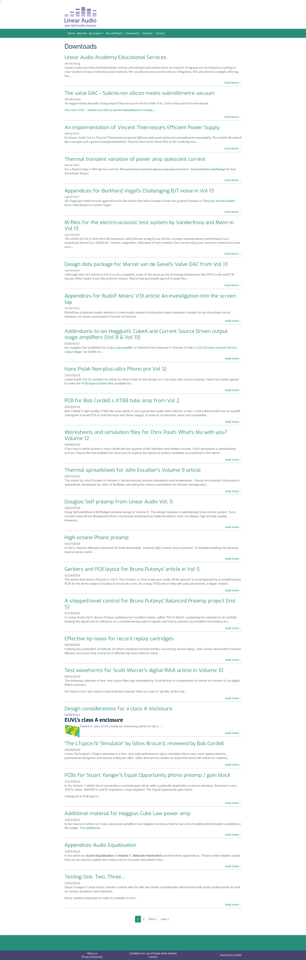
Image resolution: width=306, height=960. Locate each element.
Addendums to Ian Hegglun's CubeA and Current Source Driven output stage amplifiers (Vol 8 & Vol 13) (146, 334)
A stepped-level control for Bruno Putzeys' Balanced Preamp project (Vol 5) (150, 603)
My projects (95, 33)
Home (71, 33)
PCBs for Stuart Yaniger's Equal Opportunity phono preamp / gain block (147, 775)
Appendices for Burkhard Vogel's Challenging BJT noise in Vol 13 (139, 190)
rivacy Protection (93, 957)
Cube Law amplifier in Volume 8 (128, 347)
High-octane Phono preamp (97, 537)
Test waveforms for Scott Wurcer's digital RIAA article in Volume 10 (144, 670)
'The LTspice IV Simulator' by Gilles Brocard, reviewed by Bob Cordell (144, 743)
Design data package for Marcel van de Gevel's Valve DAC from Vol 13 (146, 264)
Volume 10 (108, 649)
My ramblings (114, 33)
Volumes (81, 33)
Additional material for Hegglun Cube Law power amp (127, 813)
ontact (153, 957)
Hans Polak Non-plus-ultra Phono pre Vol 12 (116, 368)
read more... (232, 83)
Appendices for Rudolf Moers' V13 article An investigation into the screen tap (150, 298)
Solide (237, 955)
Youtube (147, 33)
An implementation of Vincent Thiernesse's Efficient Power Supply (142, 127)
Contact (160, 33)
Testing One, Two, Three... (94, 876)
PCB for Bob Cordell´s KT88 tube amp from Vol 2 (122, 400)
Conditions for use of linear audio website (153, 953)
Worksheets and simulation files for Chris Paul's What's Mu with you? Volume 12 (146, 435)
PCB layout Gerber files (97, 383)
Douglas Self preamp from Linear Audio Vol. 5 (119, 501)
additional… (94, 828)
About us (92, 953)
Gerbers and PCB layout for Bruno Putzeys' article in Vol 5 (132, 569)
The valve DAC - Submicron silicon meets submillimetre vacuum (140, 93)
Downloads (132, 33)
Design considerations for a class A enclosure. (119, 708)
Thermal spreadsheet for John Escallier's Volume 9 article (133, 470)
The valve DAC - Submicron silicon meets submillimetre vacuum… (110, 110)
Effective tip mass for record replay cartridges (119, 638)
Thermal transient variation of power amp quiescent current (135, 159)
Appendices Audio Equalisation (100, 845)
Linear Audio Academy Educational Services (115, 57)
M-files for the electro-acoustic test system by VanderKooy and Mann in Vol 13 (149, 225)
